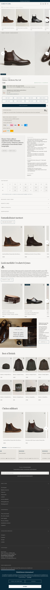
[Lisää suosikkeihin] (21, 227)
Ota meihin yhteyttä (5, 516)
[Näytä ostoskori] (45, 4)
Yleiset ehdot (3, 494)
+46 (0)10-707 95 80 (9, 556)
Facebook (3, 537)
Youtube (2, 539)
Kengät (3, 32)
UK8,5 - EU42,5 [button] (42, 97)
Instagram (3, 535)
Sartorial (4, 150)
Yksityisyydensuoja (5, 501)
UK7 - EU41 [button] (8, 97)
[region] (25, 454)
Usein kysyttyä (4, 518)
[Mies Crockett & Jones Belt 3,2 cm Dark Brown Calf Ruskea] (12, 297)
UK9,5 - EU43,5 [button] (19, 101)
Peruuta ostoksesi (4, 520)
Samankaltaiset (12, 217)
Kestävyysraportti (4, 504)
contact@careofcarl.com (11, 558)
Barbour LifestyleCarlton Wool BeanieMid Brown (6, 397)
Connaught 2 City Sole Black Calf (32, 312)
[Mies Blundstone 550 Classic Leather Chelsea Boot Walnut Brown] (35, 425)
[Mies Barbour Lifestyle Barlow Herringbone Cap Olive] (6, 364)
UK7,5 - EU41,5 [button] (19, 97)
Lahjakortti (3, 525)
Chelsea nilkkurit (14, 32)
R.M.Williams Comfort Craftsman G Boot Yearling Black (36, 28)
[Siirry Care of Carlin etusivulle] (6, 3)
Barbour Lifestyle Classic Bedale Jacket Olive (31, 374)
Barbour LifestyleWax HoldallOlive (30, 397)
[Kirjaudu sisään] (40, 4)
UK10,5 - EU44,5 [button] (42, 101)
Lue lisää (29, 577)
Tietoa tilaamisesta (5, 513)
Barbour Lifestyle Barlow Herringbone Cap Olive (6, 374)
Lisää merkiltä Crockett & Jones (15, 263)
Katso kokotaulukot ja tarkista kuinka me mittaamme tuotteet (16, 194)
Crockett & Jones (6, 78)
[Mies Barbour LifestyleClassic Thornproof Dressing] (19, 387)
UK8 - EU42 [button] (31, 97)
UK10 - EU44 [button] (31, 101)
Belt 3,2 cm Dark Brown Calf (8, 312)
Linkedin (3, 542)
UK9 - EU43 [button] (8, 101)
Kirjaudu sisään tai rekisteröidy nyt (13, 93)
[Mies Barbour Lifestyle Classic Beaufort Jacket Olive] (19, 364)
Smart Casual (12, 150)
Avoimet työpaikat (4, 499)
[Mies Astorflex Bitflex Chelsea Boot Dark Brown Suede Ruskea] (8, 17)
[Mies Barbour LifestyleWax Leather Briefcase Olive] (44, 387)
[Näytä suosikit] (43, 3)
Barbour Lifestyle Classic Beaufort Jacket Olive (18, 374)
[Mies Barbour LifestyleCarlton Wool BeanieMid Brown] (6, 387)
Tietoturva (3, 492)
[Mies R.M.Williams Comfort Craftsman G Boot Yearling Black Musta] (37, 17)
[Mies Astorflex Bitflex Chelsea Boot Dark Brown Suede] (13, 425)
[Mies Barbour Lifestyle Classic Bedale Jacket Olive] (31, 364)
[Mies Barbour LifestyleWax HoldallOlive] (31, 387)
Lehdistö (3, 497)
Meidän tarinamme (5, 490)
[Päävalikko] (47, 4)
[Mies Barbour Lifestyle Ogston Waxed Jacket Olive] (44, 364)
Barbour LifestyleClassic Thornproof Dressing (18, 397)
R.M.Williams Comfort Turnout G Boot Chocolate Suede (21, 28)
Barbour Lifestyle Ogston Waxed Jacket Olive (43, 374)
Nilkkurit (7, 32)
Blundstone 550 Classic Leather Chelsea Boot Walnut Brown (35, 440)
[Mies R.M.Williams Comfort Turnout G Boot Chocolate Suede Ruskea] (22, 17)
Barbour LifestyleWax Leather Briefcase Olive (43, 397)
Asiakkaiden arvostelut (5, 523)
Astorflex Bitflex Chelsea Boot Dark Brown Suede (8, 28)
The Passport (4, 487)
